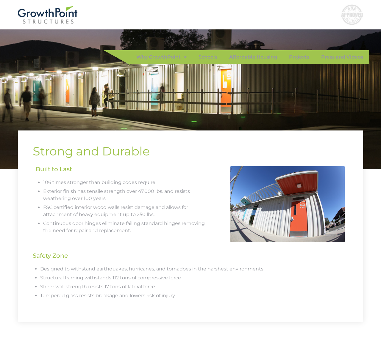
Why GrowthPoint (158, 57)
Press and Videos (342, 57)
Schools (208, 57)
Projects (299, 57)
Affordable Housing (253, 57)
